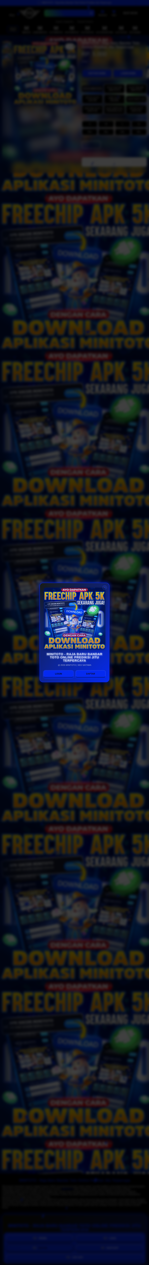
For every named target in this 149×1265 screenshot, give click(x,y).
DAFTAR (90, 673)
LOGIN (58, 673)
